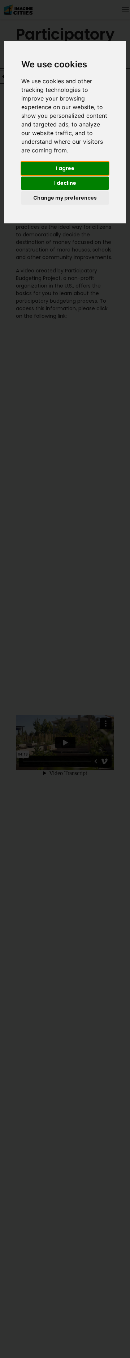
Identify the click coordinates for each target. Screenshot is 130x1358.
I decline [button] (65, 183)
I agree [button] (65, 168)
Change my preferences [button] (65, 197)
